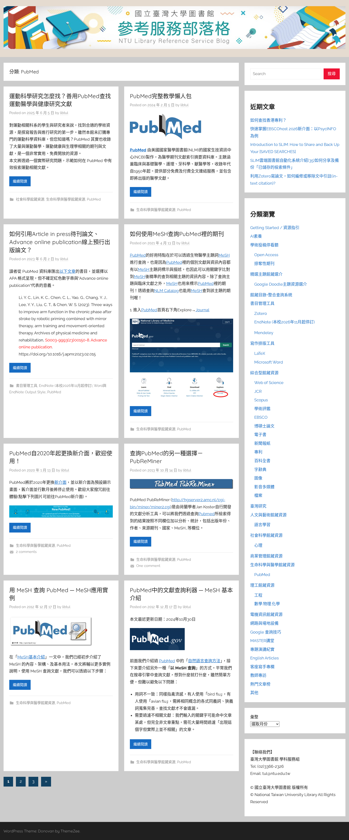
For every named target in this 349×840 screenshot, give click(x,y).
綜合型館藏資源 (264, 372)
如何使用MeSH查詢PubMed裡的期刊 (177, 233)
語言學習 (262, 524)
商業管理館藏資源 (266, 556)
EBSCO (261, 417)
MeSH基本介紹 (31, 657)
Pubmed (206, 513)
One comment (148, 566)
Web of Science (268, 382)
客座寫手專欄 (262, 666)
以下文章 (67, 271)
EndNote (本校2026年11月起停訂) (65, 386)
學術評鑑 (262, 408)
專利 (258, 452)
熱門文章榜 (260, 684)
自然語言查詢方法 (204, 660)
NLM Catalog (166, 290)
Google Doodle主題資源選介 (280, 284)
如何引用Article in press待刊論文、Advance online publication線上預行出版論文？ (59, 241)
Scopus (261, 400)
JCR (258, 391)
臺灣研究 (258, 506)
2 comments (26, 552)
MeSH (224, 255)
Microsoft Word (268, 362)
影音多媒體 (264, 487)
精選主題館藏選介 (266, 274)
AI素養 (256, 236)
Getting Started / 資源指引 (274, 227)
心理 (258, 545)
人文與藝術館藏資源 (268, 515)
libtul (64, 113)
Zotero (260, 313)
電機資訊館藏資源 (266, 614)
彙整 (254, 717)
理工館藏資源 (262, 585)
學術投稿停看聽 (264, 245)
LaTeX (259, 353)
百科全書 (262, 460)
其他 (254, 692)
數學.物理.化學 (267, 603)
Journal (202, 309)
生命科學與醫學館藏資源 (65, 199)
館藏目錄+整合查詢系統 (271, 295)
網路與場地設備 (264, 623)
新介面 (60, 482)
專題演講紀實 (262, 649)
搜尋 (332, 73)
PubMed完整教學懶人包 (161, 96)
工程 (258, 595)
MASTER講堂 (262, 640)
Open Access (266, 254)
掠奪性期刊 (264, 263)
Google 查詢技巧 (265, 632)
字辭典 (260, 469)
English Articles (264, 658)
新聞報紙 (262, 443)
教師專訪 (258, 675)
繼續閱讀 (20, 181)
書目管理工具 (26, 386)
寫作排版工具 (262, 343)
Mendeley (263, 332)
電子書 (260, 434)
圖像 (258, 478)
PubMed (94, 199)
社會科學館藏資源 (30, 199)
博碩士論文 (264, 426)
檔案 (258, 495)
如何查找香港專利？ (268, 120)
